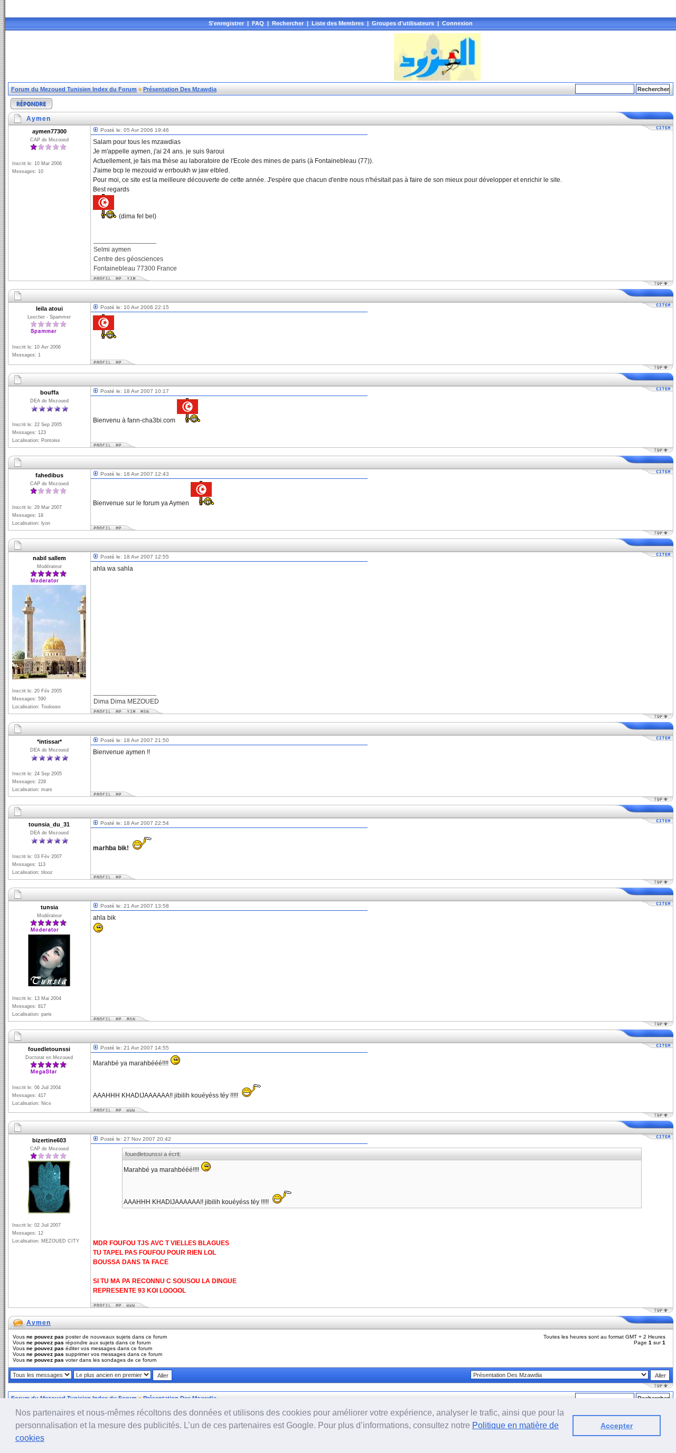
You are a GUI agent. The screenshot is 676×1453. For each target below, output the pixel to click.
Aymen (38, 1322)
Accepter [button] (616, 1425)
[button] (48, 1439)
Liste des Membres (338, 23)
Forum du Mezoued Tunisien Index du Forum (74, 89)
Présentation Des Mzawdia (180, 89)
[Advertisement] (200, 57)
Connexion (457, 23)
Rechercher (288, 23)
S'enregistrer (226, 23)
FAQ (258, 23)
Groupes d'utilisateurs (403, 23)
